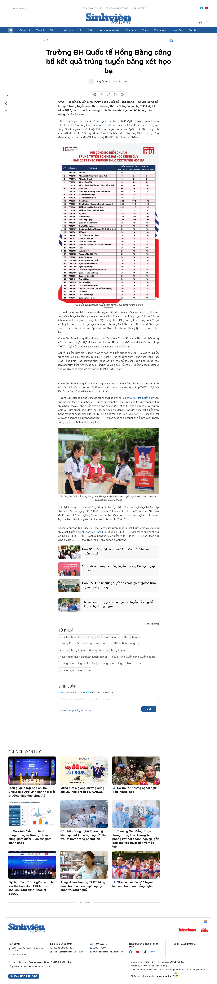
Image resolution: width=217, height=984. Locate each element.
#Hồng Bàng (130, 637)
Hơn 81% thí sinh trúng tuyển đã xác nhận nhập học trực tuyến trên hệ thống (119, 585)
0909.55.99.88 (60, 948)
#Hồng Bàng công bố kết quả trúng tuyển (84, 643)
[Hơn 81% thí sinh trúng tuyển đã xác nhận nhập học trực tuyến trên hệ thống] (69, 585)
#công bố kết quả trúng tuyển (107, 650)
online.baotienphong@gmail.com (108, 951)
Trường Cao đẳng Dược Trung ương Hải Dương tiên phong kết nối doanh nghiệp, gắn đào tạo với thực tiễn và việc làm (135, 838)
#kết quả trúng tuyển (72, 650)
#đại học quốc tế (109, 637)
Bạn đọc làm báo (25, 976)
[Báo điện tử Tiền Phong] (187, 930)
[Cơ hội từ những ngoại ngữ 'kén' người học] (136, 770)
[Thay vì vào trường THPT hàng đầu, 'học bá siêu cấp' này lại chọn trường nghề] (84, 865)
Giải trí (91, 30)
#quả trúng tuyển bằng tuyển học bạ (133, 656)
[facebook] (201, 8)
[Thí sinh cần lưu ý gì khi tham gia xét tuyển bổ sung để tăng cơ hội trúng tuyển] (69, 605)
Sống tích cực (160, 30)
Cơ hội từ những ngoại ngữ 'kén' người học (134, 789)
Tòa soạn (14, 944)
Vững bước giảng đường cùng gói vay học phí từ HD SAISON (82, 789)
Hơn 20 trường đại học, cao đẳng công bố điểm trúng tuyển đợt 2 (117, 551)
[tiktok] (146, 952)
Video (145, 30)
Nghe (6, 95)
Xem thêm (206, 30)
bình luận (122, 95)
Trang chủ (10, 30)
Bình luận (6, 120)
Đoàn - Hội (25, 30)
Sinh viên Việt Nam (26, 928)
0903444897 (99, 948)
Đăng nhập (64, 692)
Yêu (80, 30)
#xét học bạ (133, 663)
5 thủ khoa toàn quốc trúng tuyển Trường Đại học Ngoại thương (118, 568)
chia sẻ (95, 95)
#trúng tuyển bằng (111, 663)
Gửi (149, 709)
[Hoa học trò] (205, 930)
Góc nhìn (68, 30)
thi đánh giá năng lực (94, 531)
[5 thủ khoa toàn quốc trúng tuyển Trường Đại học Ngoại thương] (69, 569)
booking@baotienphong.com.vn (68, 951)
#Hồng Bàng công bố (126, 643)
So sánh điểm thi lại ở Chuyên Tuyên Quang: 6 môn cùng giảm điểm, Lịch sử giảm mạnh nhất (29, 836)
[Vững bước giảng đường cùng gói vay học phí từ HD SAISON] (84, 770)
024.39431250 (19, 954)
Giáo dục (54, 30)
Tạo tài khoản (83, 692)
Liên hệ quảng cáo (61, 944)
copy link (108, 95)
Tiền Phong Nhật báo (117, 8)
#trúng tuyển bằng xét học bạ (77, 663)
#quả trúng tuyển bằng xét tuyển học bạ (83, 656)
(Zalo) (71, 948)
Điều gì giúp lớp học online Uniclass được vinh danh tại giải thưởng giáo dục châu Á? (31, 791)
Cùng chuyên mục (24, 751)
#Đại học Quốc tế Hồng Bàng (77, 637)
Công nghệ (131, 30)
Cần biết (193, 30)
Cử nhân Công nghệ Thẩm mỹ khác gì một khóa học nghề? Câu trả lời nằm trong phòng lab (83, 835)
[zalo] (155, 952)
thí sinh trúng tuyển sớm (140, 397)
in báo (115, 95)
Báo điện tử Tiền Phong (108, 19)
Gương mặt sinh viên (110, 30)
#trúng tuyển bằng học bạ (75, 670)
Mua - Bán (178, 30)
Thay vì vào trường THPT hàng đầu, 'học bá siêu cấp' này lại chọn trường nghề (82, 886)
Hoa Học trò (139, 8)
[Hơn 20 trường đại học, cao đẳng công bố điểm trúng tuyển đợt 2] (69, 552)
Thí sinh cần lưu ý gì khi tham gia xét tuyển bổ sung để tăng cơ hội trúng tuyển (117, 604)
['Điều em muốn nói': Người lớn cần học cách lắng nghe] (136, 865)
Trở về (6, 128)
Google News (171, 40)
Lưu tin (6, 112)
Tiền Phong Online (92, 8)
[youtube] (207, 8)
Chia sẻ (6, 104)
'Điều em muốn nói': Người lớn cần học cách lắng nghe (133, 884)
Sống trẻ (40, 30)
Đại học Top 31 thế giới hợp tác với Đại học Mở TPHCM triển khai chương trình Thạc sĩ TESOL (31, 887)
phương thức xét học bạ (106, 125)
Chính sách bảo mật (185, 944)
